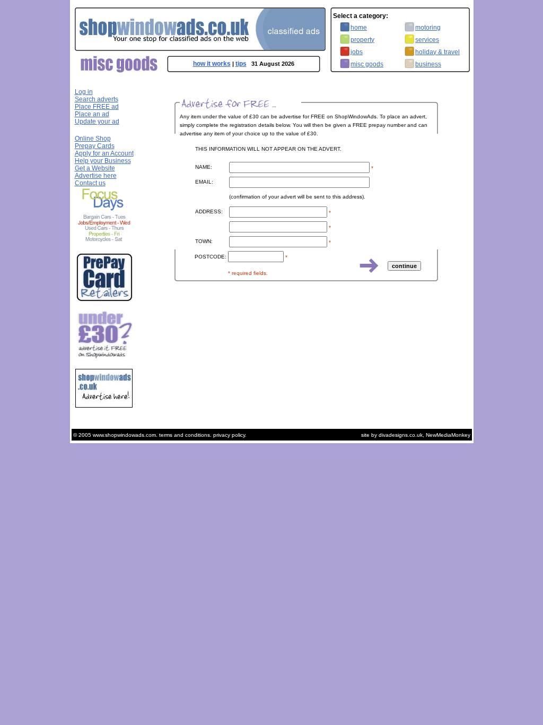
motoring (428, 27)
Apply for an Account (104, 153)
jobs (357, 52)
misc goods (367, 64)
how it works (212, 63)
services (427, 40)
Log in (84, 92)
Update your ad (97, 121)
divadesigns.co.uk (401, 435)
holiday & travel (437, 52)
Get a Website (95, 168)
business (428, 64)
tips (241, 63)
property (362, 40)
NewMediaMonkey (448, 435)
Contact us (90, 183)
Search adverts (96, 99)
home (359, 27)
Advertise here (96, 175)
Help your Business (103, 161)
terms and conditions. (185, 435)
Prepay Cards (95, 146)
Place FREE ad (97, 106)
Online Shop (93, 138)
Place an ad (92, 114)
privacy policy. (230, 435)
